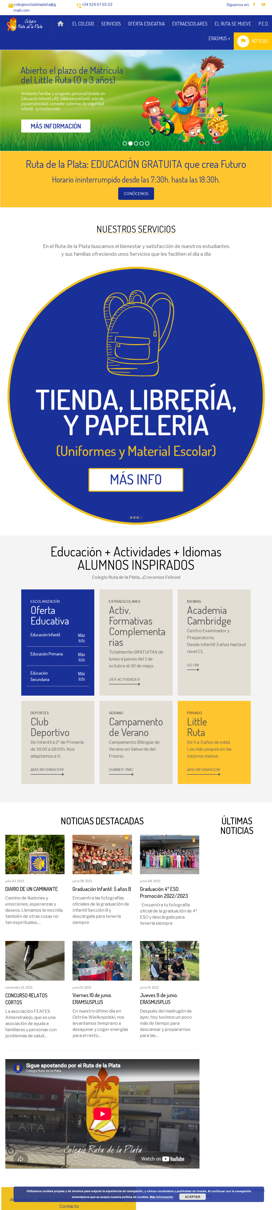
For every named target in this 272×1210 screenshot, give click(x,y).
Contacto (69, 1206)
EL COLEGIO (83, 24)
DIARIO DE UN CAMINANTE (31, 888)
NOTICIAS (260, 41)
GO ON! (193, 665)
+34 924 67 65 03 (97, 4)
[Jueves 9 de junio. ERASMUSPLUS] (169, 960)
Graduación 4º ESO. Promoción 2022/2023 (164, 892)
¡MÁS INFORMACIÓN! (47, 769)
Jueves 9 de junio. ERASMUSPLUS (159, 998)
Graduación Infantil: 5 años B (102, 888)
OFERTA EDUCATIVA (146, 24)
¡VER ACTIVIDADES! (124, 679)
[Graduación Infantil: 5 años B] (102, 854)
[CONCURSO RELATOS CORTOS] (35, 960)
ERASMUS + (219, 38)
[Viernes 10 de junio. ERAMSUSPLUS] (102, 960)
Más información (161, 1197)
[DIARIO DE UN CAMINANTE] (35, 854)
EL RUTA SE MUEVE (233, 24)
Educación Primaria (47, 653)
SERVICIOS (111, 24)
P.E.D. (263, 24)
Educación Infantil (45, 634)
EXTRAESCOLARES (189, 24)
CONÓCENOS (136, 193)
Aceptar (192, 1196)
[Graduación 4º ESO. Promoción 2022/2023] (169, 854)
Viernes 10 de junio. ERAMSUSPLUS (92, 998)
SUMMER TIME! (121, 769)
